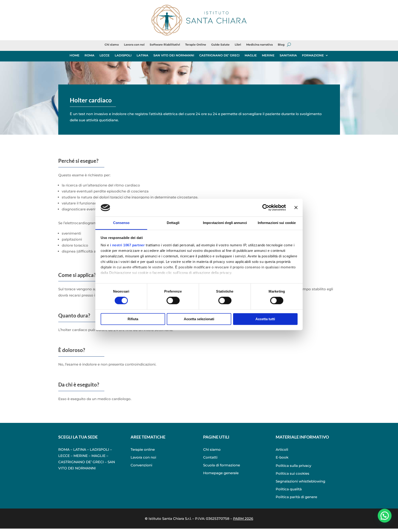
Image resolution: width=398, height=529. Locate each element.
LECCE (105, 55)
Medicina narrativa (259, 44)
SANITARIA (288, 55)
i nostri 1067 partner (127, 245)
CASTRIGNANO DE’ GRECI (219, 55)
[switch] (173, 300)
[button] (385, 516)
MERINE (268, 55)
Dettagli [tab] (173, 223)
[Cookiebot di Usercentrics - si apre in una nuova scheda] (266, 207)
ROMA (89, 55)
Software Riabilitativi (165, 44)
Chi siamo (112, 44)
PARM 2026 (243, 518)
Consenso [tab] (121, 223)
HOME (74, 55)
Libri (238, 44)
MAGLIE (251, 55)
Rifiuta (133, 319)
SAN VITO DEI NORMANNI (173, 55)
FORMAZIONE (313, 55)
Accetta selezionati (199, 319)
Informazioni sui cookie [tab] (277, 223)
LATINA (142, 55)
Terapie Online (195, 44)
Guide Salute (220, 44)
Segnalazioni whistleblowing (300, 481)
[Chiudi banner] (296, 207)
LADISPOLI (123, 55)
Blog (281, 44)
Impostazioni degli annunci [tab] (225, 223)
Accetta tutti (265, 319)
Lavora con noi (134, 44)
